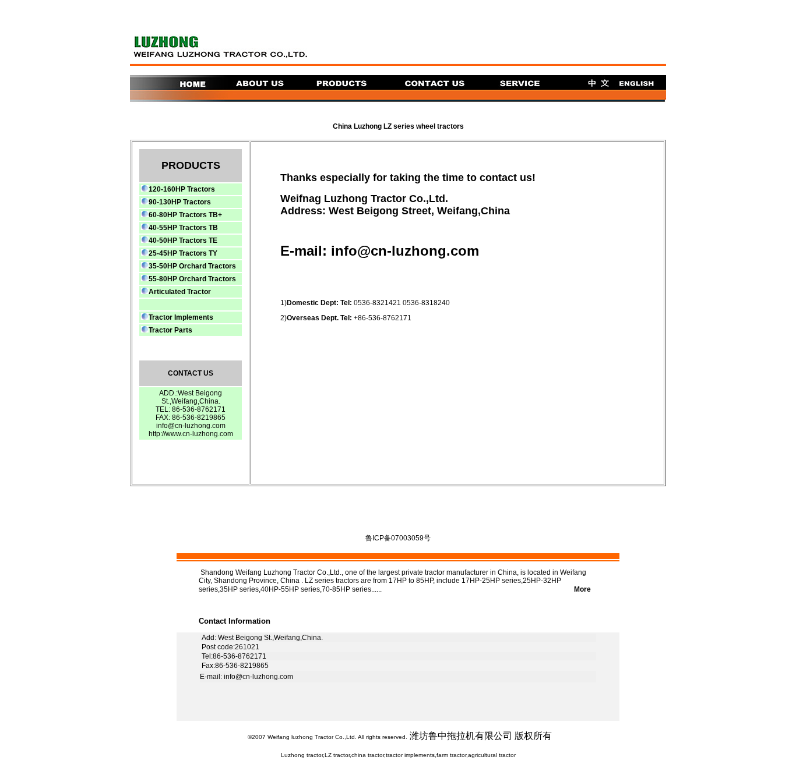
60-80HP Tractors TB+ (185, 215)
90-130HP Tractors (180, 202)
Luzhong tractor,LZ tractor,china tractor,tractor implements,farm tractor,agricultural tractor (398, 755)
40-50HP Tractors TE (183, 240)
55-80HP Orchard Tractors (192, 279)
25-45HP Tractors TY (183, 253)
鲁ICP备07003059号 (398, 538)
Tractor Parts (170, 330)
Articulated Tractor (180, 292)
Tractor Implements (181, 317)
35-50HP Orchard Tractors (192, 266)
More (494, 589)
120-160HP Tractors (182, 189)
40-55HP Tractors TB (183, 228)
